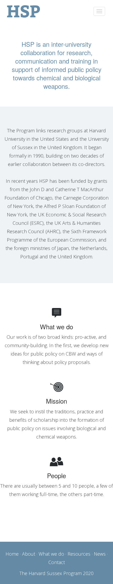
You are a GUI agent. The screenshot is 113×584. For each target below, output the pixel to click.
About (28, 554)
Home (12, 554)
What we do (51, 554)
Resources (79, 554)
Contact (56, 562)
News (100, 554)
